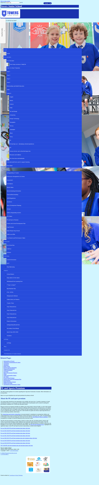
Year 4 (8, 75)
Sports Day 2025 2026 (12, 332)
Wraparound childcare (12, 296)
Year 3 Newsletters (11, 307)
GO (20, 2)
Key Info (6, 169)
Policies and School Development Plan (16, 224)
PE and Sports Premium (12, 220)
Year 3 (8, 72)
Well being (6, 256)
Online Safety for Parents (13, 300)
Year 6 (8, 82)
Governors (9, 202)
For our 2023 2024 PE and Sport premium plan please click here (15, 430)
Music (11, 133)
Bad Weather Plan (11, 289)
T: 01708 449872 (4, 454)
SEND (8, 90)
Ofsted (9, 209)
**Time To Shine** (11, 285)
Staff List (9, 249)
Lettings (6, 339)
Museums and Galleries (15, 155)
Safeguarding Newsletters (13, 325)
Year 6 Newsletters (11, 318)
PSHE (11, 108)
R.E (10, 148)
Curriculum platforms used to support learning (18, 162)
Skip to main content (5, 1)
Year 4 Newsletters (11, 310)
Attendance (10, 184)
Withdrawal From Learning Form (15, 281)
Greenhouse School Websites (16, 475)
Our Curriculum (10, 61)
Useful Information (11, 260)
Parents (6, 271)
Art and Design (13, 111)
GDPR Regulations (11, 198)
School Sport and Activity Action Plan (11, 414)
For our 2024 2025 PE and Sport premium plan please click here (15, 428)
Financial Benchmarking (12, 195)
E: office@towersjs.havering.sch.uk (9, 453)
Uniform (9, 252)
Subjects (9, 93)
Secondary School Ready (13, 328)
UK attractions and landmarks (17, 158)
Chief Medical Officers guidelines (40, 417)
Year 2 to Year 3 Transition (13, 68)
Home (5, 50)
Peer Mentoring (11, 267)
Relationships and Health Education (15, 86)
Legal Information (14, 450)
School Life (6, 242)
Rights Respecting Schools (13, 231)
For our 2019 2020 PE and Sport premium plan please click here (15, 440)
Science (12, 104)
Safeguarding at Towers (13, 173)
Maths (11, 101)
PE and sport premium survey (37, 424)
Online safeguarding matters (14, 213)
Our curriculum (7, 57)
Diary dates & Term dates (13, 278)
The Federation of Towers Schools (12, 354)
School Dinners (10, 274)
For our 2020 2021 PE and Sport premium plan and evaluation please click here (19, 438)
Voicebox (9, 336)
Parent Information (11, 321)
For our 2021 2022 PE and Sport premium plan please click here (15, 435)
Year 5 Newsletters (11, 314)
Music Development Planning (14, 205)
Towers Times (10, 303)
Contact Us (7, 350)
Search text (3, 2)
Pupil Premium (10, 227)
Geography (12, 122)
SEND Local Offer (11, 234)
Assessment (10, 180)
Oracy (11, 137)
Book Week (9, 166)
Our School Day (10, 245)
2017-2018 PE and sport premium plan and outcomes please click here (17, 445)
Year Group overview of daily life (18, 64)
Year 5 (8, 79)
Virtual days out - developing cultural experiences (22, 144)
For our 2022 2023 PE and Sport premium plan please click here (15, 433)
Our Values (9, 216)
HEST (8, 263)
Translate (48, 5)
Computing (12, 115)
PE (10, 140)
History (11, 126)
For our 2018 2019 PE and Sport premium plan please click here (15, 443)
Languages (12, 130)
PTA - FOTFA (10, 292)
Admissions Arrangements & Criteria (16, 177)
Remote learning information (14, 191)
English (11, 97)
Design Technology (14, 119)
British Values (10, 187)
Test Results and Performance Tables (16, 238)
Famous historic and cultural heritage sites (20, 151)
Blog (5, 347)
